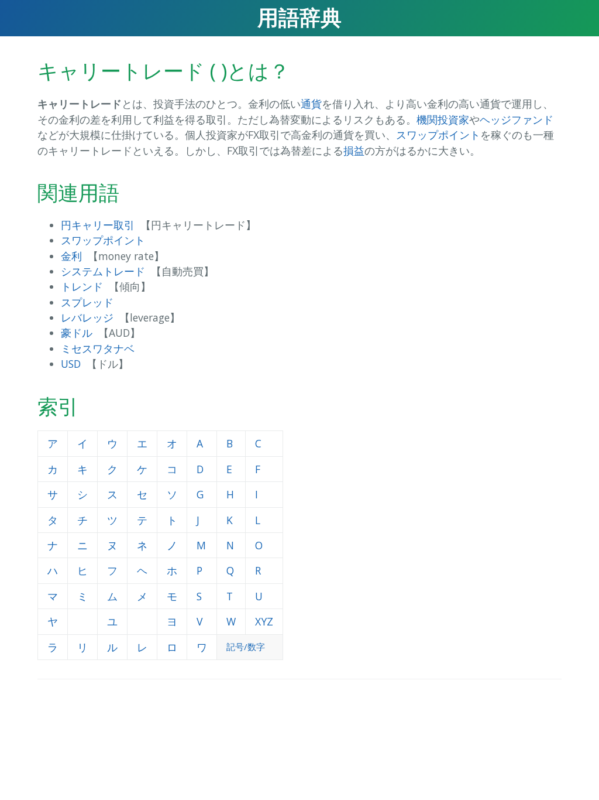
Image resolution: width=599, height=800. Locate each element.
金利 (71, 256)
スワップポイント (438, 135)
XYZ (264, 621)
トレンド (82, 286)
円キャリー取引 (98, 225)
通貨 (311, 104)
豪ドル (76, 333)
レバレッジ (87, 317)
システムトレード (103, 271)
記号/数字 (245, 646)
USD (71, 364)
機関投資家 (442, 119)
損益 (353, 150)
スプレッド (87, 302)
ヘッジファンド (516, 119)
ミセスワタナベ (98, 348)
